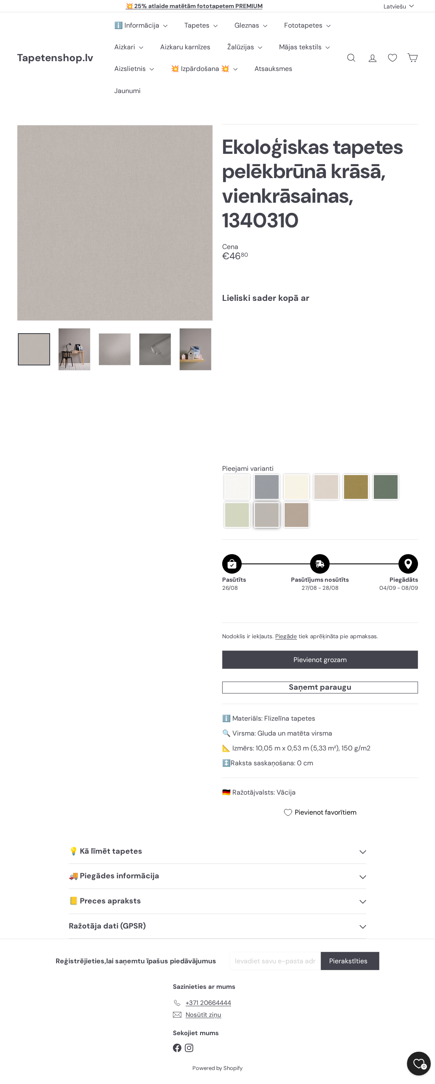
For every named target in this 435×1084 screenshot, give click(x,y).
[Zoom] (114, 222)
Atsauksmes (273, 68)
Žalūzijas (241, 46)
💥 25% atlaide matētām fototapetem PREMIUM (194, 6)
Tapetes (197, 25)
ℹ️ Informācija (137, 25)
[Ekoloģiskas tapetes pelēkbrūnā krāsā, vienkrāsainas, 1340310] (320, 339)
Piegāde (286, 636)
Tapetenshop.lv (55, 58)
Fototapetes (304, 25)
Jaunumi (127, 90)
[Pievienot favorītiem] (407, 327)
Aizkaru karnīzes (185, 46)
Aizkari (125, 46)
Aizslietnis (130, 68)
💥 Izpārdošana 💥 (201, 68)
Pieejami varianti (248, 468)
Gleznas (247, 25)
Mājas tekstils (301, 46)
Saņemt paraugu (320, 687)
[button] (237, 487)
